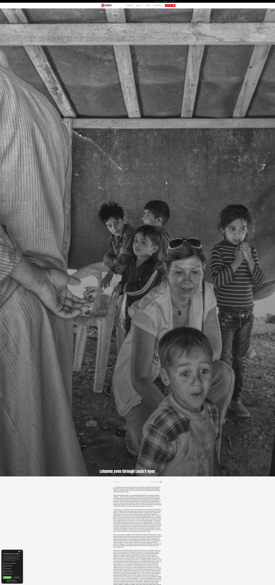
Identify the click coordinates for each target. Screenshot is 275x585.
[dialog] (12, 567)
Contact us (172, 1)
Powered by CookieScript (12, 582)
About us (139, 5)
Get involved (157, 5)
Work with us (165, 1)
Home (101, 12)
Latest (147, 5)
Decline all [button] (17, 577)
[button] (12, 580)
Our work (129, 5)
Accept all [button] (7, 577)
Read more (13, 560)
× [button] (20, 551)
